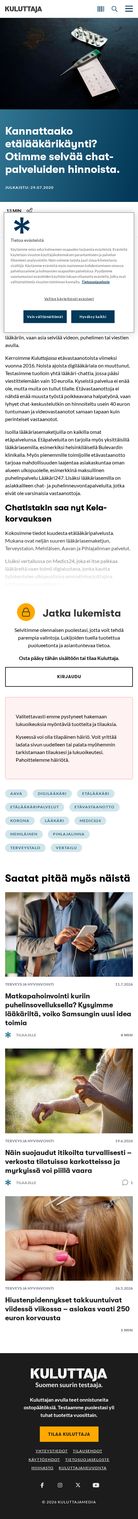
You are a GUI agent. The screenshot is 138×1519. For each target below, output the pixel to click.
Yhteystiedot (52, 1451)
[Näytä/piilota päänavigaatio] (128, 9)
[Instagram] (60, 1485)
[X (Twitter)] (78, 1485)
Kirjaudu (69, 676)
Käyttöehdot (44, 1459)
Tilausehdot (87, 1451)
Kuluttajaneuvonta (83, 1467)
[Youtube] (96, 1485)
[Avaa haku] (114, 9)
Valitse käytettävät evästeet (69, 299)
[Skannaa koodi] (100, 9)
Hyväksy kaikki (93, 317)
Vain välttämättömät (45, 317)
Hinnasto (42, 1467)
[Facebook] (42, 1485)
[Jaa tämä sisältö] (29, 211)
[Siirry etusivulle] (23, 9)
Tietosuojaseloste (87, 1459)
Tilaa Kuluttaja (69, 1434)
